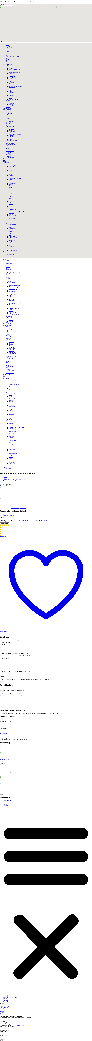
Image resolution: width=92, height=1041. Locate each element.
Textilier (7, 149)
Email (18, 538)
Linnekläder (11, 85)
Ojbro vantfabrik (12, 224)
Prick (7, 52)
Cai (9, 173)
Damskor (11, 101)
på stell (10, 227)
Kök (7, 125)
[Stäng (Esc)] (4, 1039)
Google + (15, 538)
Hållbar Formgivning (5, 1006)
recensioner (3, 536)
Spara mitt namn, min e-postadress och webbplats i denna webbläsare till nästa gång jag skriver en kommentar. (27, 679)
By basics (11, 170)
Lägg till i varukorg (4, 523)
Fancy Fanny (12, 191)
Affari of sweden (12, 166)
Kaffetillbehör (12, 136)
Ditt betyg (2, 658)
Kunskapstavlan (12, 209)
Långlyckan (11, 213)
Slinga (7, 59)
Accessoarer (8, 65)
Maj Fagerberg (12, 218)
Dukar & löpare (9, 121)
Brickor (10, 127)
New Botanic (12, 220)
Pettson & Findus (10, 143)
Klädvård (11, 68)
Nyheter (5, 161)
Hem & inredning (7, 109)
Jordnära (11, 204)
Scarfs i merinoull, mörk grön (6, 772)
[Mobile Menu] (0, 256)
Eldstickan (11, 185)
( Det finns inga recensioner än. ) (7, 515)
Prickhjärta (8, 54)
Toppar (10, 98)
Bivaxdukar (11, 126)
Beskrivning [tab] (5, 633)
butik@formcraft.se (4, 733)
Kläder (7, 74)
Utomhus (8, 153)
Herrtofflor (11, 105)
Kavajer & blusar (12, 78)
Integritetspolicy (6, 801)
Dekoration (8, 120)
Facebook (2, 538)
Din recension (3, 668)
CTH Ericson (12, 175)
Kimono (10, 79)
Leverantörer (6, 162)
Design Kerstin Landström (15, 178)
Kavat (10, 206)
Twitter (6, 538)
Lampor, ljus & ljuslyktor (11, 140)
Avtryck (7, 45)
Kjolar (10, 81)
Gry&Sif (11, 196)
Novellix (11, 222)
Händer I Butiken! (7, 158)
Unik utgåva (8, 63)
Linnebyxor (11, 83)
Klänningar (11, 82)
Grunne (10, 195)
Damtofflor (11, 103)
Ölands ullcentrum (13, 250)
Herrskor (11, 104)
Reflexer (11, 70)
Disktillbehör (12, 131)
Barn (7, 116)
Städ (7, 147)
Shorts (10, 90)
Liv (6, 48)
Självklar (8, 58)
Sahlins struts (12, 233)
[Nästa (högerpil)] (2, 1040)
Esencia (10, 187)
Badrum (7, 114)
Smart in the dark (12, 236)
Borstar (7, 118)
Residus (10, 231)
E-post (2, 676)
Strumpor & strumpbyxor (14, 72)
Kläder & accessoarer (8, 64)
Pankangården (12, 228)
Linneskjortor (12, 87)
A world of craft (12, 165)
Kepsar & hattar (12, 67)
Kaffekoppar (11, 135)
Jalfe (10, 201)
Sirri (10, 235)
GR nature (11, 193)
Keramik (5, 43)
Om (4, 251)
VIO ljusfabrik (12, 248)
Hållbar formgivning (10, 254)
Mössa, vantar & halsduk (14, 69)
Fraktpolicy (5, 804)
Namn (2, 674)
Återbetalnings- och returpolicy (10, 803)
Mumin (7, 142)
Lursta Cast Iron (12, 215)
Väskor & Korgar (13, 73)
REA (4, 160)
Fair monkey (11, 189)
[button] (2, 4)
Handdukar (8, 123)
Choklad (11, 130)
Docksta (10, 180)
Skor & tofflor (9, 100)
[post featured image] (3, 769)
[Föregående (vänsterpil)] (0, 1040)
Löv (7, 50)
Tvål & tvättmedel (10, 151)
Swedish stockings (13, 237)
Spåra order (5, 805)
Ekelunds (11, 184)
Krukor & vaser (12, 138)
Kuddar (10, 139)
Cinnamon (11, 174)
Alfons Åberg (9, 113)
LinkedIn (10, 538)
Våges (10, 245)
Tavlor (7, 148)
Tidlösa (7, 61)
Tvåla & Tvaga (12, 242)
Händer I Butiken (4, 1007)
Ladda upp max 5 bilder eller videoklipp (9, 671)
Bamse (16, 520)
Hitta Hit (2, 1008)
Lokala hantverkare (13, 214)
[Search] (15, 5)
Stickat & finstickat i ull (14, 92)
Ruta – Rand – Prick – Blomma (13, 56)
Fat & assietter (12, 132)
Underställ (11, 95)
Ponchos (11, 91)
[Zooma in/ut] (0, 1039)
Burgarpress (11, 129)
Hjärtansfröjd (9, 47)
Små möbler (8, 145)
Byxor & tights (12, 76)
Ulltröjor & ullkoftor (13, 96)
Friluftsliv (8, 107)
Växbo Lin (11, 246)
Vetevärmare (8, 156)
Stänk (7, 60)
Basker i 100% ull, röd (4, 759)
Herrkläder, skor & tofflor (14, 99)
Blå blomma (8, 46)
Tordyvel (11, 241)
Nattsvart (8, 51)
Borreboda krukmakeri (14, 169)
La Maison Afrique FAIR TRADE (16, 211)
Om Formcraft (9, 253)
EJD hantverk (12, 183)
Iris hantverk (11, 198)
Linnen (10, 89)
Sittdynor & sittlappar (10, 144)
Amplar (7, 112)
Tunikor (10, 94)
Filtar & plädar (9, 122)
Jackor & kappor (12, 77)
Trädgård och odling (7, 108)
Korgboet (11, 207)
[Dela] (3, 1039)
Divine (10, 179)
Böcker (7, 117)
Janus (10, 202)
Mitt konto (5, 807)
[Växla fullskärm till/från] (2, 1039)
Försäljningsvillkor (7, 800)
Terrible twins (12, 240)
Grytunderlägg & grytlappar (15, 134)
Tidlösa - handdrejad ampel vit (6, 790)
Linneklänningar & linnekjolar (15, 86)
